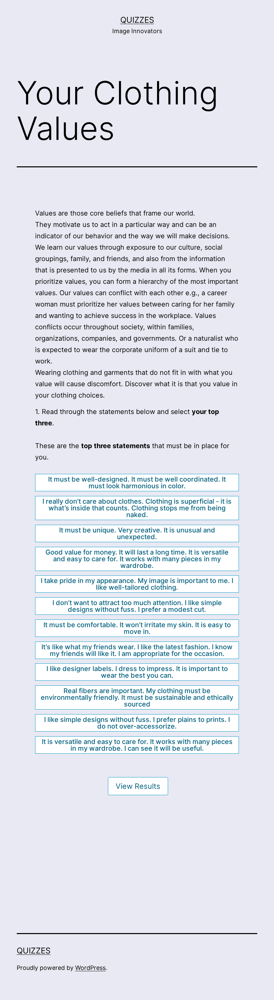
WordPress (90, 967)
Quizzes (137, 20)
